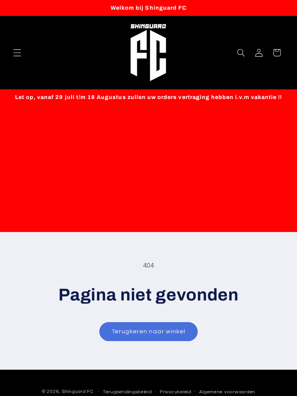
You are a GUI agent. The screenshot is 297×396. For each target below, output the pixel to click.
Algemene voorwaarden (227, 392)
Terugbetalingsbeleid (127, 392)
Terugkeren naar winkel (148, 331)
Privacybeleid (175, 392)
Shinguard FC (78, 391)
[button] (17, 52)
